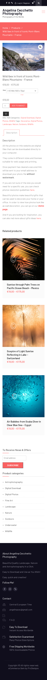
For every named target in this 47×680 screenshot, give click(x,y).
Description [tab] (11, 132)
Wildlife (12, 121)
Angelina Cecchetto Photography (18, 12)
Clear (22, 94)
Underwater (11, 525)
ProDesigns (33, 668)
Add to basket (18, 105)
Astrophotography (14, 482)
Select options (23, 259)
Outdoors (23, 124)
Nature (15, 124)
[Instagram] (10, 589)
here (32, 189)
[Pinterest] (15, 589)
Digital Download (27, 118)
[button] (40, 47)
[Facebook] (5, 589)
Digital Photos (36, 121)
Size (4, 90)
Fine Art (9, 500)
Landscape (7, 124)
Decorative (25, 121)
